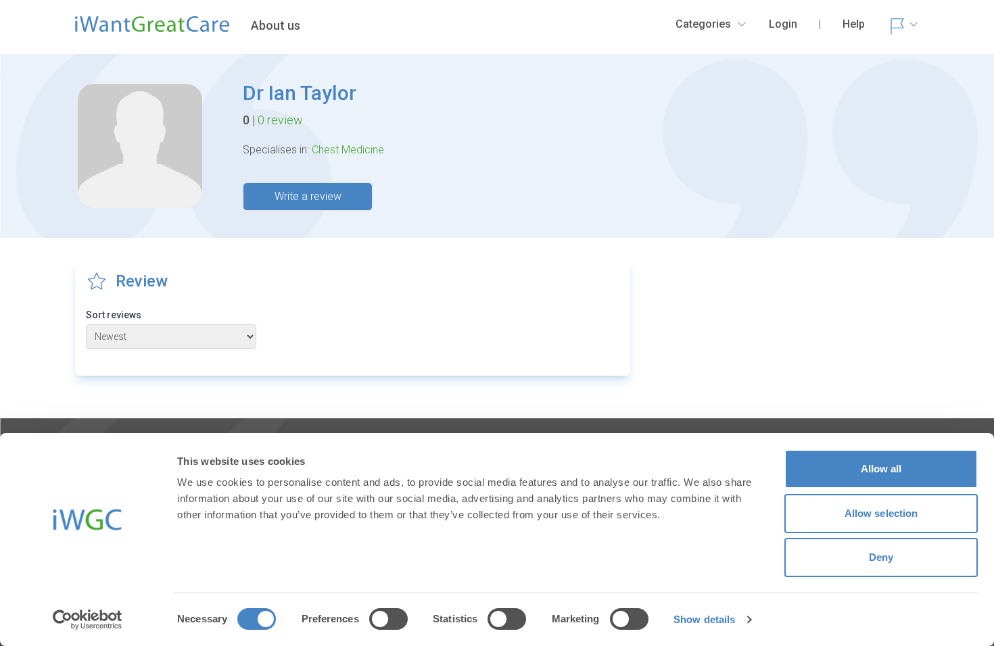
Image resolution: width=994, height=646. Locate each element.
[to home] (152, 29)
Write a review (308, 196)
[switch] (388, 619)
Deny (881, 557)
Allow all (881, 468)
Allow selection (881, 513)
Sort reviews (113, 314)
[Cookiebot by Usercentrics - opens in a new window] (87, 620)
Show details (704, 619)
